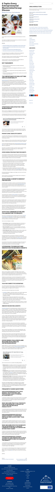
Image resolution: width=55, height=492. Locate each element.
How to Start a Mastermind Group (9, 467)
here (11, 450)
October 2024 (31, 51)
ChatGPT (30, 38)
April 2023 (30, 77)
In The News (28, 475)
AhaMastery (17, 12)
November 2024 (31, 50)
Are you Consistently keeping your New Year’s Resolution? (38, 14)
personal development (21, 183)
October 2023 (31, 69)
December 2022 (31, 83)
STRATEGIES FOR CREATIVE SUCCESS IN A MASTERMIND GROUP (12, 50)
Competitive (5, 292)
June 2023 (30, 74)
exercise (11, 372)
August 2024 (31, 54)
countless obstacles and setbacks (19, 346)
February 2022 (31, 87)
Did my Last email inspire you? (34, 16)
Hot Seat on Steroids (9, 474)
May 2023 (30, 76)
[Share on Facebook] (30, 95)
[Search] (52, 3)
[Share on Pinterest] (35, 95)
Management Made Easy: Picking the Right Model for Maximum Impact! (40, 31)
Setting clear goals (5, 80)
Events (28, 473)
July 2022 (30, 86)
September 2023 (32, 70)
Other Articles (31, 42)
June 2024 (31, 57)
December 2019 (31, 90)
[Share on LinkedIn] (33, 95)
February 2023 (31, 80)
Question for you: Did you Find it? (34, 19)
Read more (31, 100)
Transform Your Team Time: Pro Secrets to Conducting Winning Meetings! (41, 30)
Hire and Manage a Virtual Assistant (9, 471)
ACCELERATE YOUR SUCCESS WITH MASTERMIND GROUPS (12, 49)
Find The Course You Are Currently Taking (9, 478)
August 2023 (31, 71)
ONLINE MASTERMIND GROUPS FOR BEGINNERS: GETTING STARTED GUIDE (14, 45)
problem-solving (20, 237)
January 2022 (31, 89)
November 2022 (31, 84)
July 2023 (30, 73)
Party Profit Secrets (9, 470)
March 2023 (31, 79)
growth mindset (14, 194)
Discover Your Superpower (9, 484)
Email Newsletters (32, 39)
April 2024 (30, 60)
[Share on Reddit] (37, 95)
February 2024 (31, 63)
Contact (27, 478)
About (28, 476)
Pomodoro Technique (9, 488)
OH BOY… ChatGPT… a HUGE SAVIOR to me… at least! (37, 12)
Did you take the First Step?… (33, 21)
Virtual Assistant (31, 45)
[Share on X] (32, 95)
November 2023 (31, 67)
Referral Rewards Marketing (33, 43)
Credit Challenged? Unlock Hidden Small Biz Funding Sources (38, 28)
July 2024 (30, 56)
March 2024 (31, 61)
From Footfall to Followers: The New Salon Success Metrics (38, 27)
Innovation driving (5, 308)
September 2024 (32, 53)
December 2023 (31, 66)
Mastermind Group (6, 12)
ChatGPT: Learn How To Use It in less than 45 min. (9, 473)
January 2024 (31, 64)
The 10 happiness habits (9, 483)
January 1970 (31, 92)
